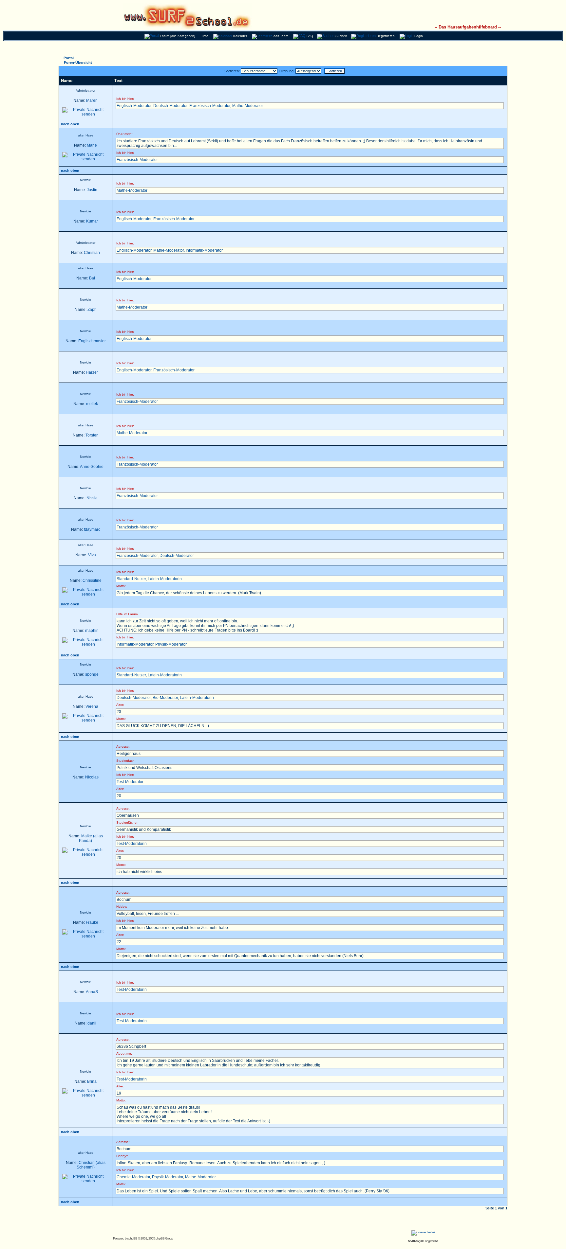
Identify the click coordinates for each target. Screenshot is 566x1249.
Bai (92, 278)
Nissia (92, 498)
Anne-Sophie (92, 466)
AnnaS (92, 992)
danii (91, 1023)
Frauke (92, 922)
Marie (92, 145)
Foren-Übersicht (78, 62)
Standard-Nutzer (131, 579)
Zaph (92, 309)
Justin (92, 189)
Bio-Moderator (165, 697)
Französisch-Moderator (209, 105)
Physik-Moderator (171, 644)
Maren (92, 100)
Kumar (92, 221)
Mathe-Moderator (247, 105)
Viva (92, 555)
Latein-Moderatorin (165, 579)
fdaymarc (92, 529)
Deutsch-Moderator (170, 105)
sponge (92, 674)
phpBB (132, 1238)
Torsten (92, 435)
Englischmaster (92, 341)
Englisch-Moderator (134, 105)
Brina (92, 1081)
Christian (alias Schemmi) (91, 1164)
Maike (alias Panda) (91, 838)
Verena (91, 706)
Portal (69, 58)
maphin (92, 630)
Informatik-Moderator (204, 250)
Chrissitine (92, 580)
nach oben (70, 124)
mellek (92, 403)
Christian (92, 252)
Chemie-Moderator (133, 1177)
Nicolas (92, 777)
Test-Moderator (130, 781)
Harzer (92, 372)
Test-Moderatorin (132, 843)
